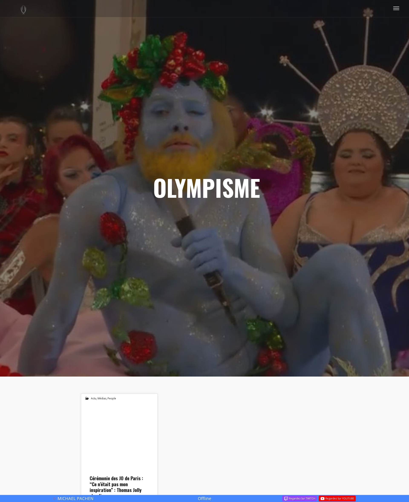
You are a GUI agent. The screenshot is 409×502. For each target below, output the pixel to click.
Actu (93, 398)
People (112, 398)
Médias (102, 398)
